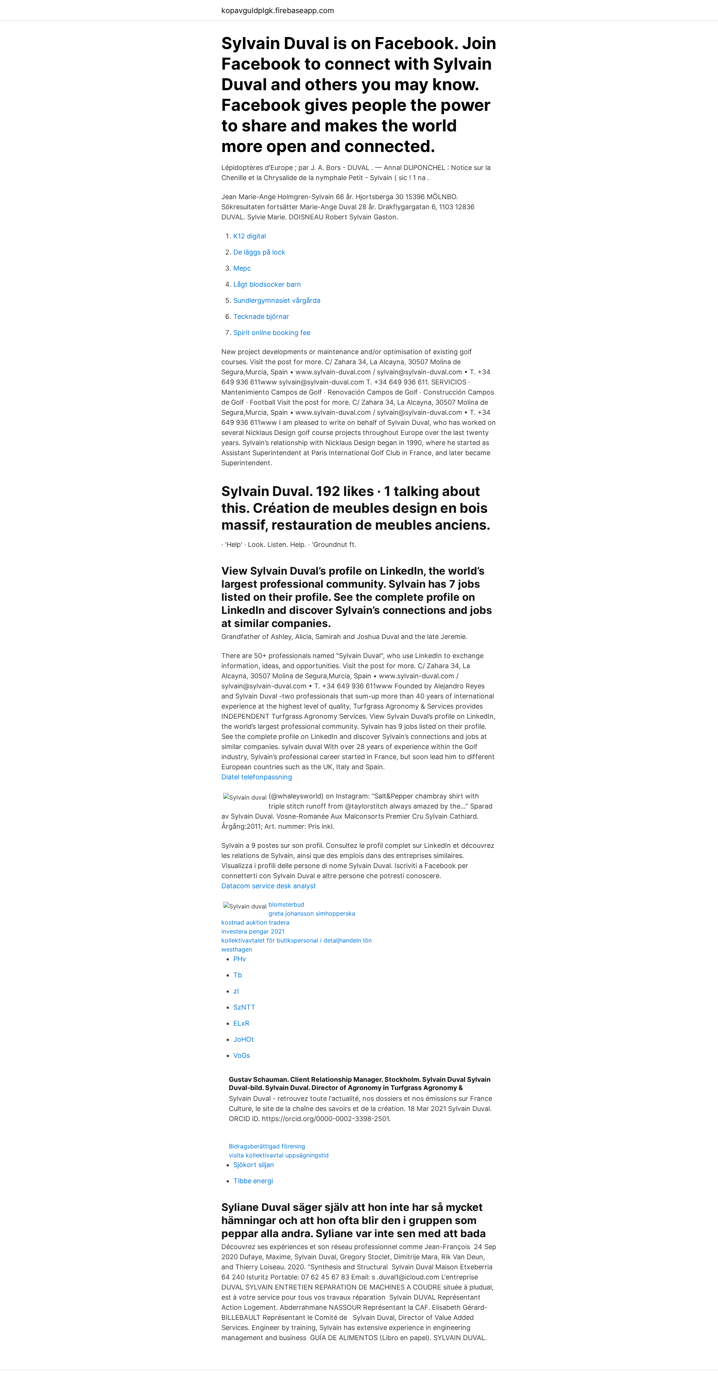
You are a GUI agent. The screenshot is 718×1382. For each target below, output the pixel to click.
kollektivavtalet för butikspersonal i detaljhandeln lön (296, 940)
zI (236, 991)
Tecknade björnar (261, 316)
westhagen (236, 949)
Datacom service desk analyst (268, 886)
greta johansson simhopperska (312, 913)
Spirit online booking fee (271, 333)
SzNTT (244, 1007)
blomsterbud (286, 904)
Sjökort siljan (253, 1165)
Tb (237, 975)
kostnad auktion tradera (255, 922)
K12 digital (249, 236)
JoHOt (243, 1039)
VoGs (241, 1055)
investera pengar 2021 (253, 931)
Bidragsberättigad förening (267, 1146)
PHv (239, 959)
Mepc (242, 268)
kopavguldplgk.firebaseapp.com (277, 10)
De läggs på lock (259, 252)
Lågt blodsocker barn (267, 284)
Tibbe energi (253, 1181)
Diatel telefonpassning (256, 777)
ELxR (241, 1023)
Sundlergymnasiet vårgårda (276, 300)
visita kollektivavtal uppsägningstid (279, 1155)
